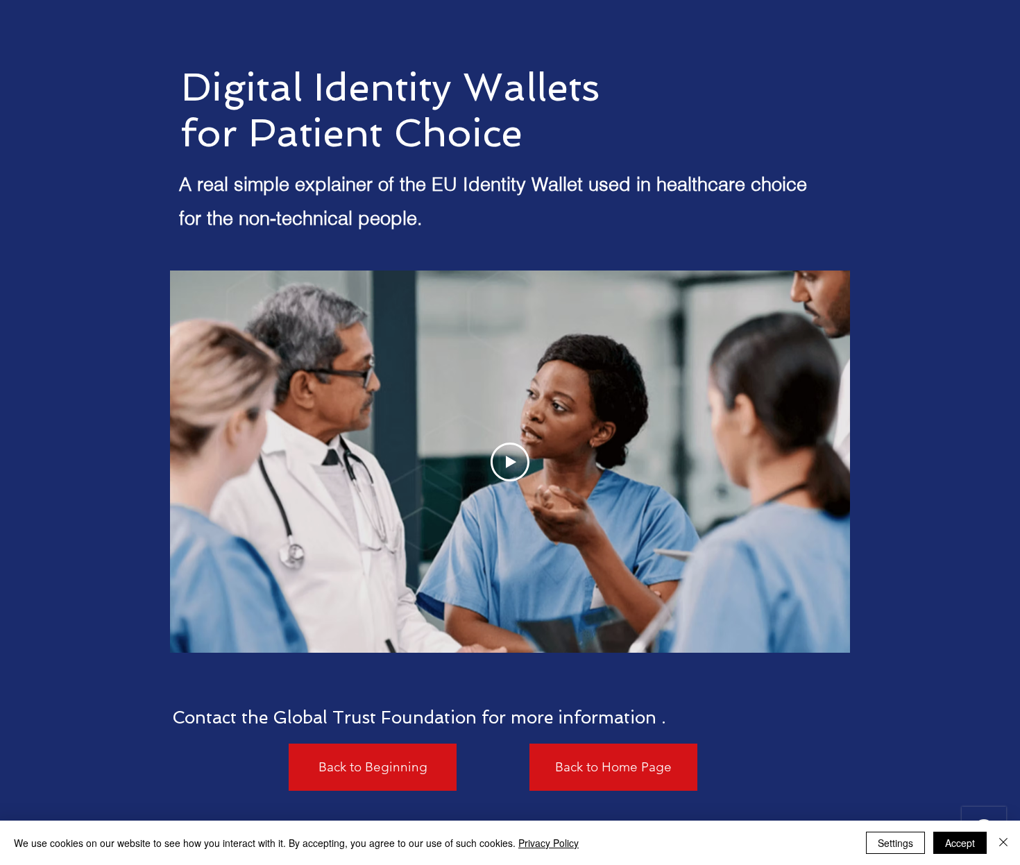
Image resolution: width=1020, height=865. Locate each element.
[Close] (1003, 843)
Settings (895, 843)
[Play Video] (510, 462)
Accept (960, 843)
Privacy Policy (548, 843)
